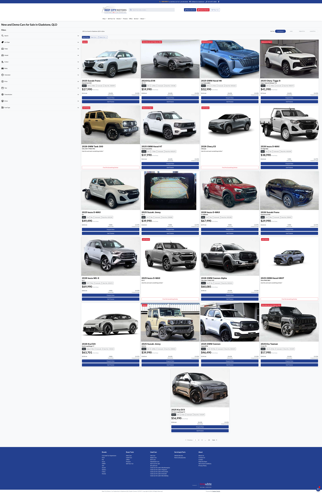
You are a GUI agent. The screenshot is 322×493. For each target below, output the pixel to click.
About (142, 18)
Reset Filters (86, 37)
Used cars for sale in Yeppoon (158, 469)
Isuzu (103, 461)
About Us (201, 455)
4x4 (103, 465)
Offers (131, 18)
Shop (104, 18)
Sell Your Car (215, 10)
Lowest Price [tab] (312, 31)
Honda (104, 473)
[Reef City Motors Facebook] (219, 1)
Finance (125, 18)
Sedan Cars (153, 457)
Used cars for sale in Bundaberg (159, 475)
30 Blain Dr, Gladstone (197, 1)
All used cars (153, 465)
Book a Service (191, 10)
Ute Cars (152, 455)
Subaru (104, 469)
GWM (103, 463)
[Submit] (131, 10)
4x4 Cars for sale (155, 463)
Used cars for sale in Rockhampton (160, 467)
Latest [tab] (291, 31)
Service (136, 18)
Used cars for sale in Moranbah (159, 471)
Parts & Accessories (180, 457)
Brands (119, 18)
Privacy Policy (202, 465)
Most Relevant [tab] (280, 31)
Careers (200, 459)
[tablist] (296, 31)
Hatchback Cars (154, 461)
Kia (103, 459)
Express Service (204, 10)
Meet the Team (202, 461)
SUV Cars (153, 459)
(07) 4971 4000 (212, 1)
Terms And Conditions (204, 463)
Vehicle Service (178, 455)
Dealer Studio (216, 491)
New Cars (129, 455)
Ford (103, 457)
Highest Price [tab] (302, 31)
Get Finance (110, 101)
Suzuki (104, 467)
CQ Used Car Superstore (109, 455)
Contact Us (201, 457)
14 (209, 440)
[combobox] (152, 10)
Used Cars (129, 457)
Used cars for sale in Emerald (158, 473)
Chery (103, 471)
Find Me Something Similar (110, 167)
